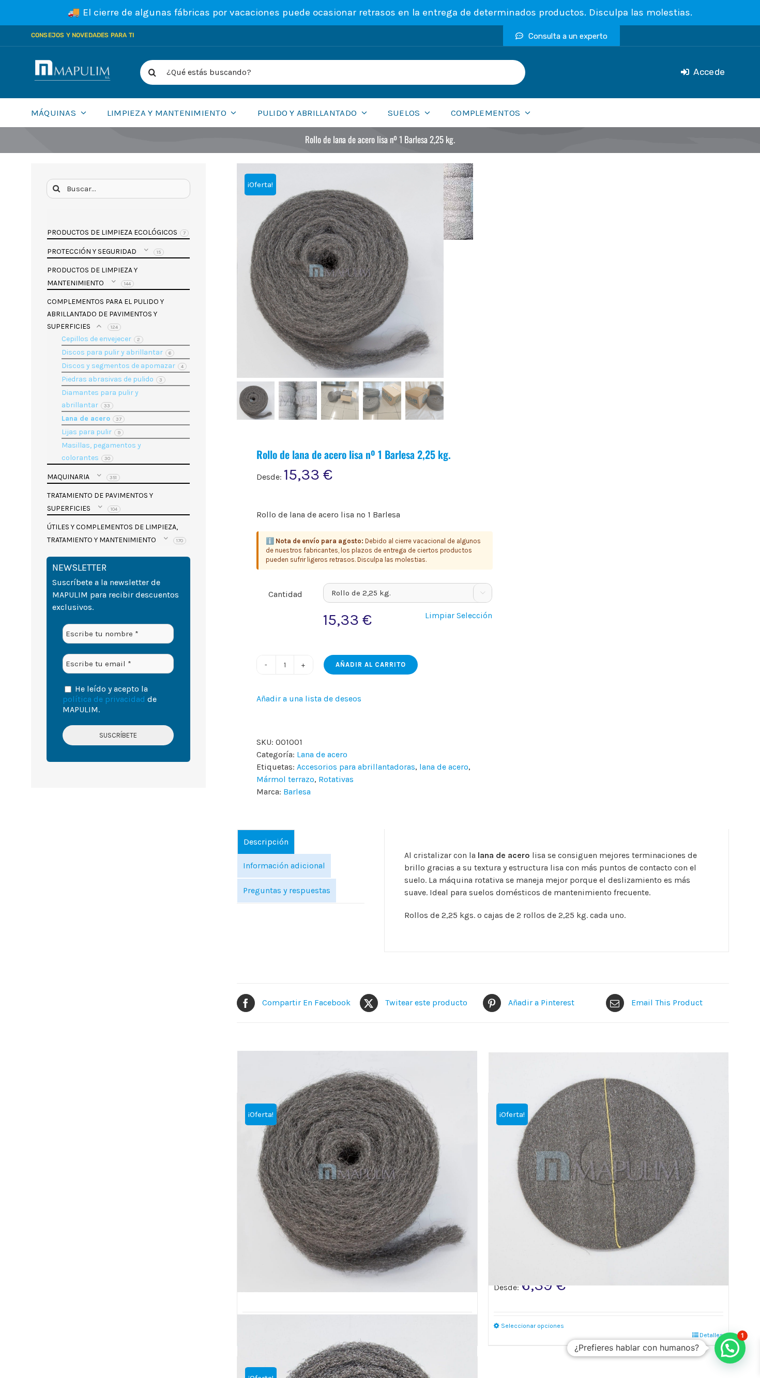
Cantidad (285, 594)
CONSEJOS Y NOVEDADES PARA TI (82, 35)
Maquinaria (68, 476)
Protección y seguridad (91, 251)
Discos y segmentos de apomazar (118, 365)
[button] (730, 1348)
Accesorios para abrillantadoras (356, 767)
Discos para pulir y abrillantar (112, 352)
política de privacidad (104, 699)
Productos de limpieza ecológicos (112, 232)
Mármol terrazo (285, 779)
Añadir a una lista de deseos (308, 698)
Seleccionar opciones (532, 1325)
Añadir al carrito (371, 664)
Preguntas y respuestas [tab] (286, 890)
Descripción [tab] (266, 842)
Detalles (711, 1335)
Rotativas (336, 779)
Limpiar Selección (458, 615)
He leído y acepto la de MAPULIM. (110, 699)
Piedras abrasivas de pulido (108, 379)
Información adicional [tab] (284, 865)
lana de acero (443, 767)
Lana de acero (322, 754)
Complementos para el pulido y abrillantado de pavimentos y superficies (105, 314)
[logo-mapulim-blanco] (72, 64)
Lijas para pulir (87, 431)
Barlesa (297, 792)
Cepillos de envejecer (96, 338)
